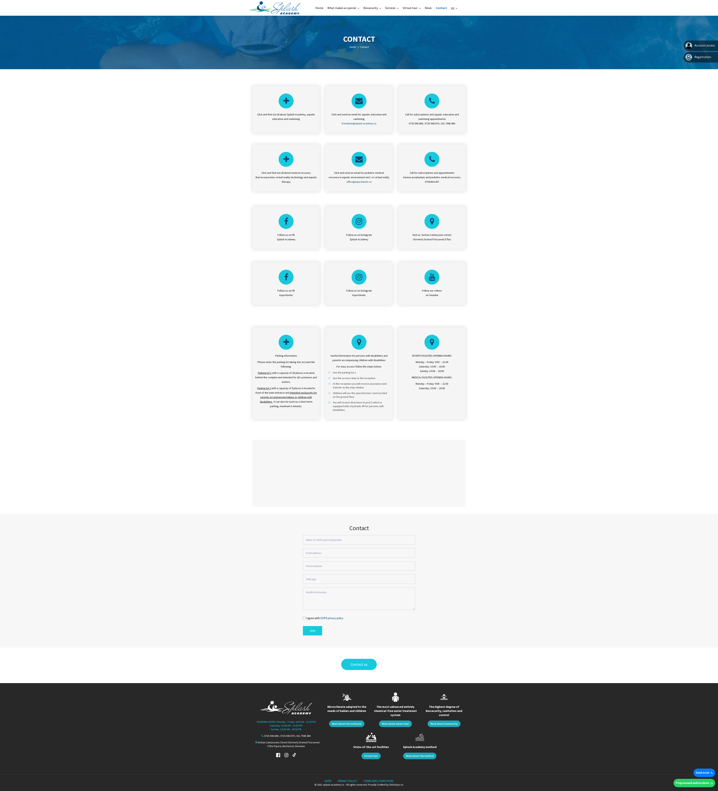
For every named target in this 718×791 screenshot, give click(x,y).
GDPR (327, 781)
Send (312, 630)
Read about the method (420, 756)
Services (390, 8)
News (428, 8)
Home (319, 8)
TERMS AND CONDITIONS (378, 781)
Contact (441, 8)
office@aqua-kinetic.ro (359, 181)
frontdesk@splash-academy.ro (359, 123)
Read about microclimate (347, 723)
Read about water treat (395, 723)
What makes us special (341, 8)
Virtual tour (410, 8)
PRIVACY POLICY (347, 781)
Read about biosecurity (444, 723)
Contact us (359, 664)
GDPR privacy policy (331, 618)
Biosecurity (370, 8)
